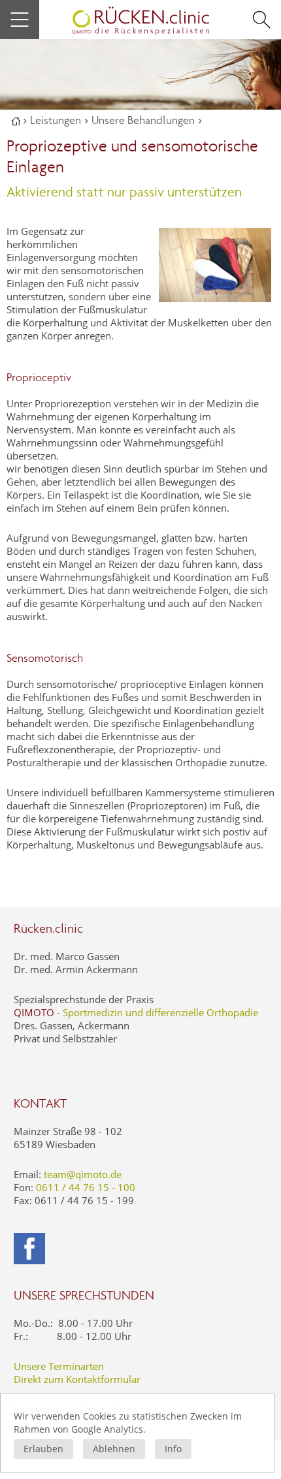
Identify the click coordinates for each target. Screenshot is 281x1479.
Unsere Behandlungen (143, 120)
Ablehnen (114, 1448)
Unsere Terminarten (59, 1366)
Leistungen (55, 120)
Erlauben (43, 1448)
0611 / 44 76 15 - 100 (85, 1187)
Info (173, 1448)
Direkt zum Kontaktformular (77, 1379)
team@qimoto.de (83, 1174)
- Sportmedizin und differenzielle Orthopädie (136, 1012)
